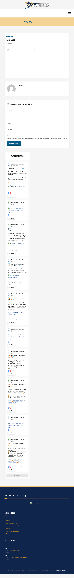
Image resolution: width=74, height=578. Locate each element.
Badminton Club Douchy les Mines (22, 164)
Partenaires (9, 534)
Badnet (8, 528)
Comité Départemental (12, 526)
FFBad (8, 521)
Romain (10, 43)
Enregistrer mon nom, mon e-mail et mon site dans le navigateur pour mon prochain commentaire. (37, 138)
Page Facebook (15, 550)
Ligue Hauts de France (12, 523)
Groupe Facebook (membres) (19, 557)
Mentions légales (61, 570)
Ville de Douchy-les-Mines (13, 531)
